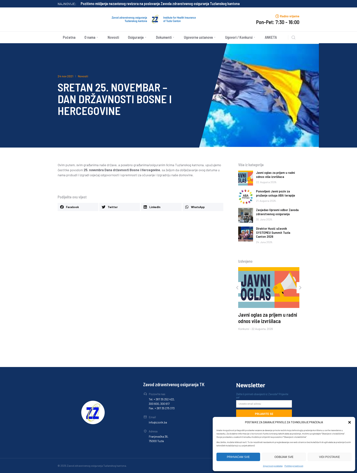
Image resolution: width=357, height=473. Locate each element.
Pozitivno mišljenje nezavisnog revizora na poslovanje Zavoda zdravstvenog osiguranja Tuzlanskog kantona (160, 3)
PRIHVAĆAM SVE (238, 456)
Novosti (83, 76)
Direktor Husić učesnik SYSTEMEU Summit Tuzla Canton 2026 (273, 232)
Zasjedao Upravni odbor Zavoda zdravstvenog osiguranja (277, 212)
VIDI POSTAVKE (329, 456)
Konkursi (243, 328)
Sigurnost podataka (273, 465)
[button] (349, 422)
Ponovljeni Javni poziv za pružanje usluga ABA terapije (275, 193)
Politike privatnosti (293, 465)
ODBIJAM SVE (283, 456)
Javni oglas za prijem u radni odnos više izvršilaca (275, 174)
